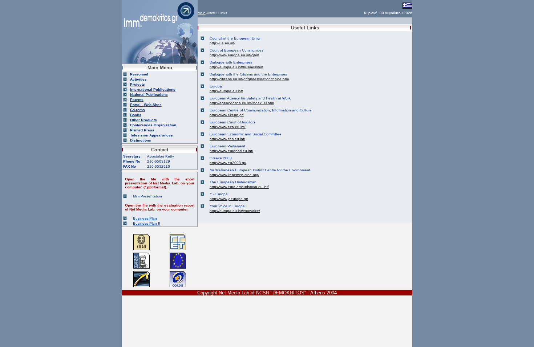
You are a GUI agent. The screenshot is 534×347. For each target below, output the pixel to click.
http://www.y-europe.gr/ (229, 199)
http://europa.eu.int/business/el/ (236, 67)
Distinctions (140, 140)
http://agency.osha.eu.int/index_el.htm (242, 103)
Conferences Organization (153, 125)
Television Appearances (151, 135)
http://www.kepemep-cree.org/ (234, 175)
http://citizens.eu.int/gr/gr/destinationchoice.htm (249, 79)
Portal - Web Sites (146, 105)
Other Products (143, 120)
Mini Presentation (147, 196)
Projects (137, 84)
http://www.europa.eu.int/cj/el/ (234, 55)
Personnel (139, 74)
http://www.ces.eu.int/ (227, 139)
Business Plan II (146, 223)
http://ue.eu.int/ (222, 43)
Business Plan (145, 218)
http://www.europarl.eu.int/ (231, 151)
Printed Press (142, 130)
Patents (136, 100)
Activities (138, 79)
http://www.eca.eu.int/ (228, 127)
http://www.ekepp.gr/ (227, 115)
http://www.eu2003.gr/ (228, 163)
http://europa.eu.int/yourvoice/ (235, 211)
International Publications (152, 89)
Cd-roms (137, 110)
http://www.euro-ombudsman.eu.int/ (239, 187)
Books (135, 115)
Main (202, 13)
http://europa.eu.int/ (226, 91)
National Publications (149, 95)
